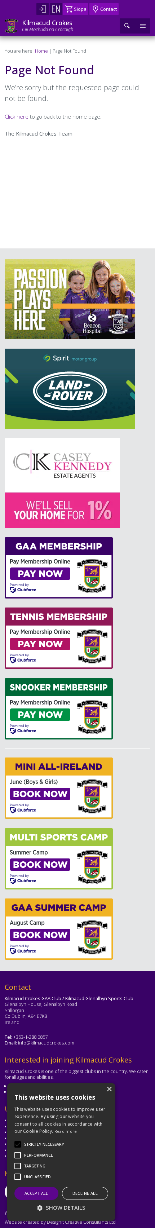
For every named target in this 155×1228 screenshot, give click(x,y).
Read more (65, 1131)
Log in (42, 9)
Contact (108, 9)
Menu (142, 26)
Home (41, 51)
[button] (44, 1144)
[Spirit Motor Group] (70, 389)
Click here (16, 116)
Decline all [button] (85, 1193)
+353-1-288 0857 (30, 1037)
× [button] (109, 1089)
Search (127, 26)
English (56, 9)
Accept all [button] (36, 1193)
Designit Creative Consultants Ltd (81, 1222)
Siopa (80, 9)
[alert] (61, 1152)
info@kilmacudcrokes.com (46, 1042)
